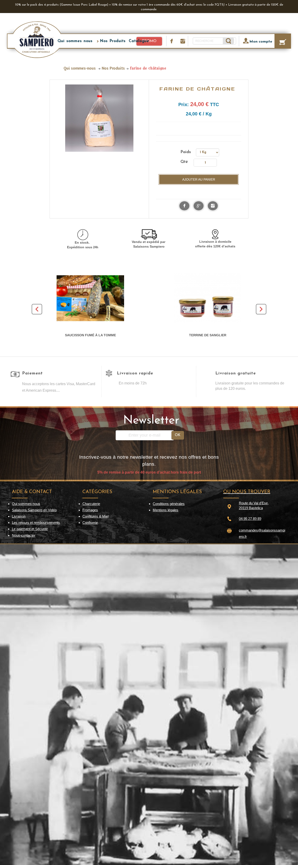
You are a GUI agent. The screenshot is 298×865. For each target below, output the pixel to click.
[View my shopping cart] (284, 41)
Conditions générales (169, 504)
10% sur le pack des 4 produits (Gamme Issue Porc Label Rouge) (61, 5)
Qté (184, 162)
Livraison (19, 516)
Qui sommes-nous (26, 504)
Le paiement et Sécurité (30, 529)
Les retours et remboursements (36, 523)
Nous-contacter (23, 535)
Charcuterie (91, 504)
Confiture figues (90, 335)
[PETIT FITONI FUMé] (207, 298)
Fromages (90, 510)
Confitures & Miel (95, 516)
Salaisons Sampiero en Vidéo (34, 510)
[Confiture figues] (90, 298)
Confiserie (90, 523)
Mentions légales (165, 510)
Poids (186, 152)
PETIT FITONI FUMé (208, 335)
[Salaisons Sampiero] (36, 39)
